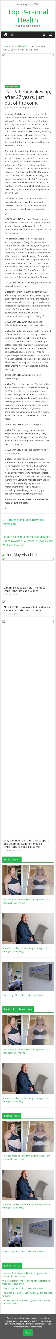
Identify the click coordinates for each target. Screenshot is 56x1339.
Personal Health (19, 46)
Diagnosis (26, 107)
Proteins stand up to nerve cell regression (23, 522)
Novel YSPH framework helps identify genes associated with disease (27, 608)
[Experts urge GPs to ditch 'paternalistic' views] (28, 963)
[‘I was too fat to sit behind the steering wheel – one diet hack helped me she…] (28, 866)
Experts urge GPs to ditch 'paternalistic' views (23, 995)
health (34, 107)
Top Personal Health (28, 15)
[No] (52, 1326)
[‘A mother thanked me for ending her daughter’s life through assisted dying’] (28, 915)
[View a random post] (50, 35)
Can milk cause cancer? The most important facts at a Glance (24, 589)
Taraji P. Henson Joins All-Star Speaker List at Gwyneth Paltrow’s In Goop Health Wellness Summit (27, 541)
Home (5, 46)
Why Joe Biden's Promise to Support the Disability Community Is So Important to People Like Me (26, 843)
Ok (28, 1332)
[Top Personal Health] (5, 35)
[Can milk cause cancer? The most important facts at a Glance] (28, 559)
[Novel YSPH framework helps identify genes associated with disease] (4, 602)
